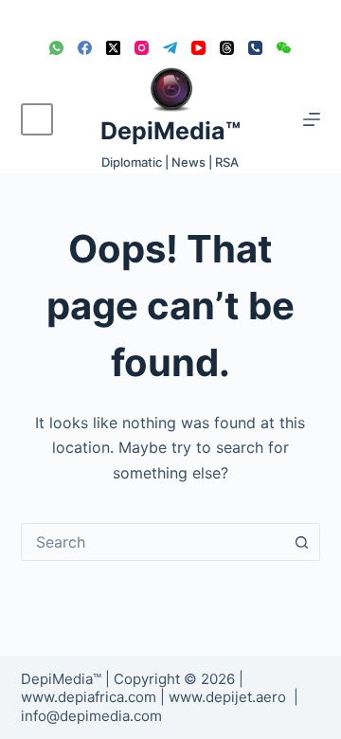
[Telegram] (170, 48)
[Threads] (227, 48)
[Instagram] (142, 48)
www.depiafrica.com (88, 697)
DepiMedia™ (170, 131)
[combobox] (153, 542)
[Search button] (301, 542)
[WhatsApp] (56, 48)
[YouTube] (198, 48)
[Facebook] (85, 48)
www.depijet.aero (227, 697)
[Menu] (311, 119)
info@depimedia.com (91, 716)
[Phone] (255, 48)
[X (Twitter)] (113, 48)
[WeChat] (284, 48)
